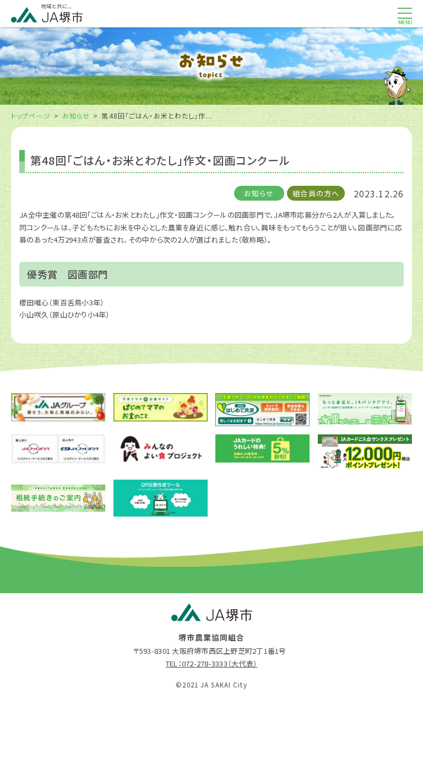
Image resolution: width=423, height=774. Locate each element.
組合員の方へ (315, 193)
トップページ (31, 115)
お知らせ (76, 115)
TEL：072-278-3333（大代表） (211, 663)
